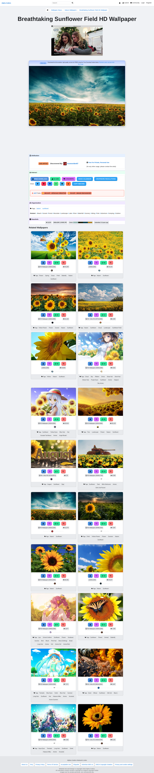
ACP (35, 193)
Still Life (109, 693)
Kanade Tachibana (46, 435)
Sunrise (37, 640)
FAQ (31, 764)
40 (57, 315)
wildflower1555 (59, 270)
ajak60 (59, 427)
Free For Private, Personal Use (98, 162)
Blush (47, 640)
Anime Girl (58, 644)
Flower (41, 275)
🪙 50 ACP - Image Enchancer (79, 193)
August (49, 484)
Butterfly (64, 275)
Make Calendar (84, 179)
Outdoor (118, 213)
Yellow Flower (43, 327)
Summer (110, 536)
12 (57, 523)
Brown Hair (86, 380)
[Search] (72, 2)
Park (98, 213)
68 (57, 263)
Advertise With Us (87, 764)
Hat (68, 432)
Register (149, 3)
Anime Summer (53, 699)
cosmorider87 (72, 163)
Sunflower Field (116, 327)
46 (57, 364)
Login (143, 3)
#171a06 (80, 222)
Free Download (40, 179)
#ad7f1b (90, 222)
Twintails (41, 693)
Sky (92, 376)
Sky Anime (100, 383)
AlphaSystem (106, 270)
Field (58, 275)
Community (135, 3)
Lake (70, 213)
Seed (89, 693)
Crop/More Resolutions (106, 179)
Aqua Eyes (41, 748)
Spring (47, 275)
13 (104, 471)
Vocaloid (71, 696)
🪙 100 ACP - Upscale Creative (54, 193)
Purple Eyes (94, 380)
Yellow (49, 376)
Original (116, 380)
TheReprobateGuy (59, 632)
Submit (126, 3)
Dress (103, 376)
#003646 (85, 222)
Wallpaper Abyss (56, 10)
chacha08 (106, 583)
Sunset (44, 213)
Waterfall (80, 213)
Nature (70, 275)
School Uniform (47, 637)
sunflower (45, 208)
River (75, 213)
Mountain (56, 213)
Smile (56, 693)
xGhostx (106, 479)
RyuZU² (106, 371)
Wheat (95, 693)
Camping (111, 213)
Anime (110, 380)
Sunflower (53, 279)
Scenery (87, 213)
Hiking (93, 213)
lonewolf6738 (59, 322)
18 (104, 576)
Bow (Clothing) (63, 640)
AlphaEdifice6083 (106, 427)
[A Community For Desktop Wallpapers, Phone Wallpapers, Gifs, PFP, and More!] (47, 10)
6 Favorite (69, 179)
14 (104, 315)
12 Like (56, 179)
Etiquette (76, 764)
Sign (63, 484)
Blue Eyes (49, 693)
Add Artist (43, 163)
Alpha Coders (6, 3)
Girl (52, 644)
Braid (70, 640)
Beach (39, 213)
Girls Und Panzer (100, 487)
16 (104, 364)
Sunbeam (70, 637)
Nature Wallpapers (71, 10)
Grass (53, 275)
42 (104, 419)
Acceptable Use (66, 764)
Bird (42, 640)
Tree (88, 432)
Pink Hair (53, 640)
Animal (106, 637)
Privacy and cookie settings (123, 764)
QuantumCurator (59, 479)
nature (38, 208)
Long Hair (40, 644)
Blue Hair (62, 432)
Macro (115, 693)
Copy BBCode (79, 184)
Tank (98, 484)
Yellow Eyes (53, 432)
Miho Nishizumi (106, 484)
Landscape (64, 213)
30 (57, 419)
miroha (59, 583)
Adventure (104, 213)
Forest (50, 213)
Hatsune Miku (57, 696)
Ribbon (97, 376)
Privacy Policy (40, 764)
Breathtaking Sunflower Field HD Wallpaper (93, 10)
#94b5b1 (75, 222)
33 (57, 576)
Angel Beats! (63, 435)
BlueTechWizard (106, 688)
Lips (39, 637)
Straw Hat (110, 376)
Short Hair (117, 376)
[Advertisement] (77, 139)
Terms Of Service (52, 764)
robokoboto (106, 322)
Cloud (100, 327)
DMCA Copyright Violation (104, 764)
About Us (25, 764)
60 (104, 263)
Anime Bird (66, 644)
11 (104, 624)
